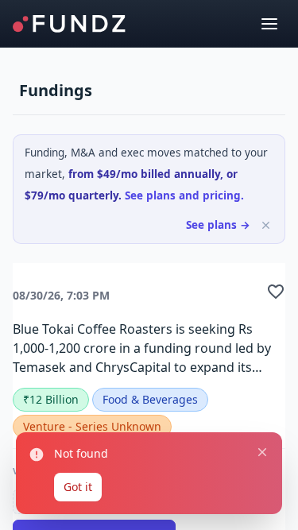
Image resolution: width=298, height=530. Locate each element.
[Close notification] (262, 452)
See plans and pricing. (184, 195)
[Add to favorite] (275, 291)
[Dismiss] (265, 225)
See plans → (218, 225)
